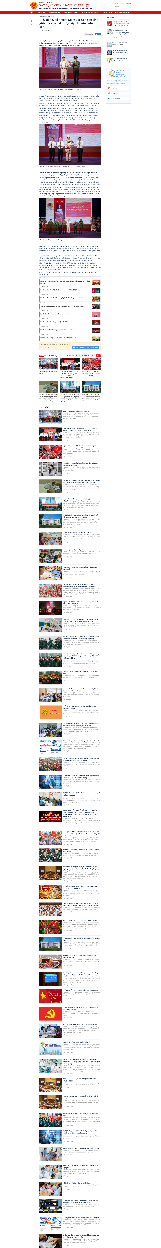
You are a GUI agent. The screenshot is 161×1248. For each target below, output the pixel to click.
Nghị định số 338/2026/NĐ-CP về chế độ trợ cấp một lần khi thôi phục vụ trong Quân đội (91, 398)
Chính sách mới (41, 12)
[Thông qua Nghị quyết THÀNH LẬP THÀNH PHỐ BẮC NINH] (50, 1102)
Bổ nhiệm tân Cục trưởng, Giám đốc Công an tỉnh (56, 330)
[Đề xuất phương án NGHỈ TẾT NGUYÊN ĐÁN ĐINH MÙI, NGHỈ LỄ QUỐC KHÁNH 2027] (50, 892)
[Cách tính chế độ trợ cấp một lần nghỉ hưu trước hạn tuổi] (50, 1120)
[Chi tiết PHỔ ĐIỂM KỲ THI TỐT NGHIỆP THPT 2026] (109, 60)
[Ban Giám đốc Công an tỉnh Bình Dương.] (70, 218)
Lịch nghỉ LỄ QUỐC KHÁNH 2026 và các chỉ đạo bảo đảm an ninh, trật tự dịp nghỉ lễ (120, 23)
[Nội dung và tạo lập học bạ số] (50, 556)
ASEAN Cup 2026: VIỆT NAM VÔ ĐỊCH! (48, 373)
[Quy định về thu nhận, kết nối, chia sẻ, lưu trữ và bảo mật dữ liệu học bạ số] (50, 469)
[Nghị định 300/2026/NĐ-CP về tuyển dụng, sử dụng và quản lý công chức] (50, 799)
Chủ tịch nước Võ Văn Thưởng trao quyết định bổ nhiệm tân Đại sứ (62, 306)
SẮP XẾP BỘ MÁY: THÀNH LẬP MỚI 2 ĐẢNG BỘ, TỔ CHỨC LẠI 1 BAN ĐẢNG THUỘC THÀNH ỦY (69, 375)
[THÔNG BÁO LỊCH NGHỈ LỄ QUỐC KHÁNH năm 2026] (50, 927)
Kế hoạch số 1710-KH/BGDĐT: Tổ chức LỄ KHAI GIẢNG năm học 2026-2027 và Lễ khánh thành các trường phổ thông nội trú (81, 834)
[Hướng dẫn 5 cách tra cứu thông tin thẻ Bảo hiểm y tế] (50, 747)
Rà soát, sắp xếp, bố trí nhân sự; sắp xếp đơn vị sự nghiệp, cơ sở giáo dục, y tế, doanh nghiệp (69, 398)
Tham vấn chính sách (54, 12)
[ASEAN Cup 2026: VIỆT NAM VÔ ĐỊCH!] (48, 364)
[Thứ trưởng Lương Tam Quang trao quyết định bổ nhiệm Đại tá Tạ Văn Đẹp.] (70, 67)
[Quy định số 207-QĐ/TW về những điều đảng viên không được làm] (50, 961)
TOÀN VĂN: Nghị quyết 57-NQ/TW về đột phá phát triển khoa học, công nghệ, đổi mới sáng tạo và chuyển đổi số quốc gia (120, 34)
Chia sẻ (98, 34)
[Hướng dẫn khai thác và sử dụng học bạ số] (50, 538)
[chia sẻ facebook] (31, 17)
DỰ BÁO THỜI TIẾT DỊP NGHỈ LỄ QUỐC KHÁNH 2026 (81, 990)
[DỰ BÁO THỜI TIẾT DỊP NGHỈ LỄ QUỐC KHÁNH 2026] (50, 996)
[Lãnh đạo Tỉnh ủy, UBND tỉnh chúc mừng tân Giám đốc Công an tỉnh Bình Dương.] (70, 144)
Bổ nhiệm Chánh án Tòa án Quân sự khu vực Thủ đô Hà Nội (59, 290)
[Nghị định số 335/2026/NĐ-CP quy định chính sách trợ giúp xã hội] (50, 944)
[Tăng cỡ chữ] (31, 28)
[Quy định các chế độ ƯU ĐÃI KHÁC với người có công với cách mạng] (50, 855)
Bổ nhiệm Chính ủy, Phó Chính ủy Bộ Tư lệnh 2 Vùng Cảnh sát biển (61, 298)
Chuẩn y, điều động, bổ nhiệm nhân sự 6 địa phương (57, 338)
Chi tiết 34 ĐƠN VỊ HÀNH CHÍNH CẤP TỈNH (77, 1042)
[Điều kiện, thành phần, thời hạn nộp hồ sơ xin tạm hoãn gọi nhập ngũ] (50, 712)
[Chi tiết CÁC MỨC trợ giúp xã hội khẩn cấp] (50, 1189)
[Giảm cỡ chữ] (31, 33)
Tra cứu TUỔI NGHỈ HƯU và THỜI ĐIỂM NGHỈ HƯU (80, 1025)
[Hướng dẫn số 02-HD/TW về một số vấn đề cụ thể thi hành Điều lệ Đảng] (50, 1013)
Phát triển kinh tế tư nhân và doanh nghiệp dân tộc (116, 12)
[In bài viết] (31, 24)
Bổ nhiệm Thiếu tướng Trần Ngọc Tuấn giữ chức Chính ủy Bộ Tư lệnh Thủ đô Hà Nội (65, 282)
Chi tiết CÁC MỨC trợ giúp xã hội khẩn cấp (77, 1183)
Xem (98, 355)
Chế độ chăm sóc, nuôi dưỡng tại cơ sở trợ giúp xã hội (81, 1148)
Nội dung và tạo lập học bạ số (73, 550)
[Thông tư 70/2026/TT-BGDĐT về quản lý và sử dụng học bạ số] (50, 573)
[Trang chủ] (34, 5)
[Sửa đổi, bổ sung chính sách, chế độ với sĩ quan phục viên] (50, 677)
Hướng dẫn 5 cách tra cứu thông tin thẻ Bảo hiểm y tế (81, 741)
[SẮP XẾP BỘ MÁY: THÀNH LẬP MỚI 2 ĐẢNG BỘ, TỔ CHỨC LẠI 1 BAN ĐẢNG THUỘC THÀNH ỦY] (69, 364)
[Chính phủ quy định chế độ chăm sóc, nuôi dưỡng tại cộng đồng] (50, 1172)
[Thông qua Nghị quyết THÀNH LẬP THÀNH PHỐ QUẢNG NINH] (50, 1085)
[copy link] (31, 21)
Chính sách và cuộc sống (70, 12)
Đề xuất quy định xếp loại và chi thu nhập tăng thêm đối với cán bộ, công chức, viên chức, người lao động (48, 398)
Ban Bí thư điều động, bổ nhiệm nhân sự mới (54, 314)
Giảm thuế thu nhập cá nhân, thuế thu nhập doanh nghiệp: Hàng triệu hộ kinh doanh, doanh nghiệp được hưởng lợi (81, 869)
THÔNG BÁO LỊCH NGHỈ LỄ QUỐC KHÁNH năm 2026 (80, 921)
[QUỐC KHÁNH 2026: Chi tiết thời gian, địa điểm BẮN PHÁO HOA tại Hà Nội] (50, 608)
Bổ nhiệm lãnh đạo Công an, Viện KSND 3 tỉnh (55, 322)
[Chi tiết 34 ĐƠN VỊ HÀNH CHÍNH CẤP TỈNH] (109, 44)
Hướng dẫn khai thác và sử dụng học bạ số (77, 532)
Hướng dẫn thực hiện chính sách (90, 12)
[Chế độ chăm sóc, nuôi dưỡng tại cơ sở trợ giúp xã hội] (50, 1154)
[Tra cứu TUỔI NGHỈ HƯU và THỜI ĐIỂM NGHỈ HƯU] (109, 52)
